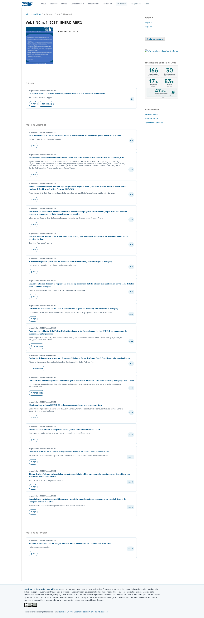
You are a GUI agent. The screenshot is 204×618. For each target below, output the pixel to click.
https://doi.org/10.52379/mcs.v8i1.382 (42, 449)
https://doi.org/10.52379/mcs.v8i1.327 (42, 208)
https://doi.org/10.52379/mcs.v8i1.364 (42, 377)
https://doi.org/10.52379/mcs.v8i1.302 (42, 471)
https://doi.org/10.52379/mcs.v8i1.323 (42, 540)
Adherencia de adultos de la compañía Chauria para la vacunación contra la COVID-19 (65, 429)
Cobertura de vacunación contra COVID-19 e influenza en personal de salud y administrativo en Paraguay (73, 308)
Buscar (123, 4)
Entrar (146, 4)
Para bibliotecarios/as (154, 122)
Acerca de (107, 3)
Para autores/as (151, 118)
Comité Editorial (77, 3)
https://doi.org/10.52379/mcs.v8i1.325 (42, 183)
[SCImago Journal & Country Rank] (161, 51)
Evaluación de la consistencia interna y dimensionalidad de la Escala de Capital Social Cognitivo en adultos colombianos (79, 358)
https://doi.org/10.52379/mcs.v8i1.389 (42, 496)
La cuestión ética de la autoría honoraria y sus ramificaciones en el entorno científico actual (67, 93)
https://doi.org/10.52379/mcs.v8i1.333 (42, 258)
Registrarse (136, 4)
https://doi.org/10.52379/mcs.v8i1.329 (42, 233)
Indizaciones (93, 3)
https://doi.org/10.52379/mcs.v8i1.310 (42, 132)
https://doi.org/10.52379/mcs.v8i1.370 (42, 402)
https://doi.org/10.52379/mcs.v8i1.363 (42, 355)
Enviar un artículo (155, 39)
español (148, 26)
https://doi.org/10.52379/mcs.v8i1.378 (42, 426)
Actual (43, 3)
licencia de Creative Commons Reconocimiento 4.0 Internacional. (83, 612)
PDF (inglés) (47, 104)
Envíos (64, 3)
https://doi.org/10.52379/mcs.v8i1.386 (42, 91)
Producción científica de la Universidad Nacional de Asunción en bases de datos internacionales (69, 451)
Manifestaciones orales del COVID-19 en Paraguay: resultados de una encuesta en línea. (65, 405)
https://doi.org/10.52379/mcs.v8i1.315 (42, 155)
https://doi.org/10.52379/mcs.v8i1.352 (42, 306)
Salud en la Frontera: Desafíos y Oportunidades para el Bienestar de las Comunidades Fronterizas (70, 543)
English (148, 22)
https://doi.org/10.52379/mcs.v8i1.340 (42, 281)
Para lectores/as (151, 114)
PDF (34, 104)
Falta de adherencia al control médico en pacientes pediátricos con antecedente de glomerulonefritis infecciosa (75, 135)
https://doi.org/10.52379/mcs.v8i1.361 (42, 328)
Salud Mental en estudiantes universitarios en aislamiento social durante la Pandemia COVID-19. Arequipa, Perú (76, 157)
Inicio (28, 14)
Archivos (53, 3)
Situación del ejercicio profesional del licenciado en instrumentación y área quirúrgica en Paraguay (70, 261)
